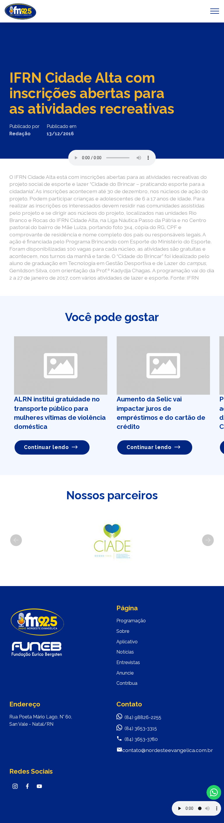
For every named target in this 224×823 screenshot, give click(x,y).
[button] (16, 540)
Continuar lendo (46, 447)
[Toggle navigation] (214, 11)
